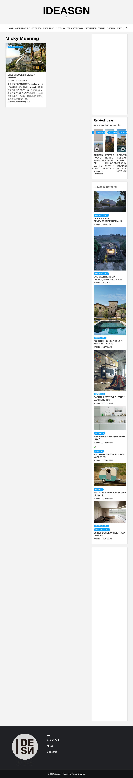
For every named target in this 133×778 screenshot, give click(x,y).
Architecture (22, 28)
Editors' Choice (102, 530)
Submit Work (53, 740)
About (50, 745)
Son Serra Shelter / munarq (122, 160)
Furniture (48, 28)
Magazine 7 (68, 774)
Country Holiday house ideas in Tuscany (110, 160)
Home (10, 28)
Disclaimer (52, 751)
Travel (102, 28)
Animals (98, 489)
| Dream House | (115, 28)
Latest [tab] (101, 186)
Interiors (36, 28)
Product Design (75, 28)
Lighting (60, 28)
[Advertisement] (110, 74)
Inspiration (91, 28)
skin (12, 81)
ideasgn (66, 10)
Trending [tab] (111, 186)
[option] (110, 153)
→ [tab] (95, 186)
